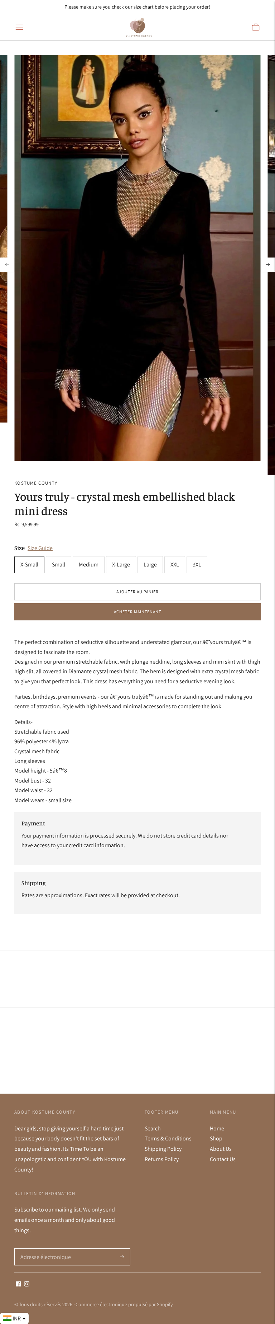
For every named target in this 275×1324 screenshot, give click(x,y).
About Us (221, 1149)
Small (58, 564)
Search (153, 1128)
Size (19, 547)
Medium (88, 564)
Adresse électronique (44, 1248)
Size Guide (40, 548)
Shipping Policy (163, 1149)
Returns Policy (162, 1159)
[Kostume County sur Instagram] (26, 1284)
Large (150, 564)
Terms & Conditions (168, 1138)
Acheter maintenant (137, 611)
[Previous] (7, 265)
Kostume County (35, 483)
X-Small (29, 564)
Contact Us (223, 1159)
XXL (174, 564)
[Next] (268, 265)
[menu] (19, 27)
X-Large (121, 564)
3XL (197, 564)
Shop (216, 1138)
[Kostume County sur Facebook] (18, 1284)
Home (217, 1128)
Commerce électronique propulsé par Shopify (124, 1304)
